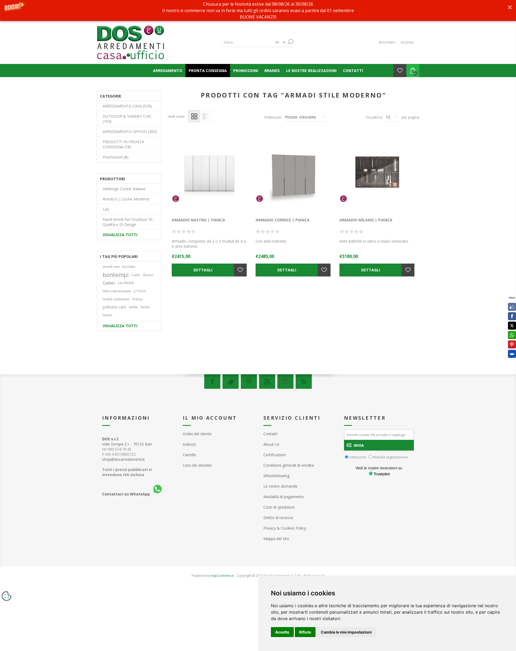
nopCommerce (222, 575)
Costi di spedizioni (279, 507)
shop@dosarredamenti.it (123, 459)
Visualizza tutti (120, 234)
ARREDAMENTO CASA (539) (127, 106)
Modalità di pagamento (283, 496)
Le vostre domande (280, 486)
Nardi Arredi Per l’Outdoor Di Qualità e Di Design (127, 222)
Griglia (194, 116)
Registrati (387, 42)
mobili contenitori (116, 299)
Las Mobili (126, 282)
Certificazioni (274, 454)
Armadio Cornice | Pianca (283, 219)
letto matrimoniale (117, 291)
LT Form (140, 291)
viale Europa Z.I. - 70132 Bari (127, 441)
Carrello (189, 454)
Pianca (137, 299)
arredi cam (111, 266)
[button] (258, 10)
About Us (271, 444)
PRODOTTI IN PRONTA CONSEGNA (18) (123, 144)
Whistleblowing (276, 475)
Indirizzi (189, 444)
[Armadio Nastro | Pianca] (210, 174)
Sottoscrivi (357, 457)
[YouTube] (267, 381)
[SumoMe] (512, 354)
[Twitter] (231, 381)
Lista (205, 116)
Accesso (407, 42)
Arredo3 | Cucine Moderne (126, 199)
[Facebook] (212, 381)
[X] (512, 326)
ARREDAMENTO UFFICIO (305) (130, 131)
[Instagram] (285, 381)
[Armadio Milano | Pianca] (377, 174)
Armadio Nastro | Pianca (198, 219)
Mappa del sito (276, 538)
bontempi (116, 275)
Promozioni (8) (115, 157)
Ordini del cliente (197, 433)
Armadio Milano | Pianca (365, 219)
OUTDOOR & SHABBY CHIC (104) (127, 119)
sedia (133, 307)
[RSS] (304, 381)
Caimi (135, 275)
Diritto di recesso (278, 517)
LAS (106, 209)
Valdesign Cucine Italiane (124, 188)
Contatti (270, 433)
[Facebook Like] (512, 307)
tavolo (107, 315)
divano (148, 275)
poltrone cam (114, 307)
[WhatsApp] (512, 335)
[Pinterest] (249, 381)
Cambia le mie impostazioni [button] (346, 632)
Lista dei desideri (197, 465)
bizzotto (128, 266)
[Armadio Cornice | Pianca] (293, 174)
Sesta (144, 307)
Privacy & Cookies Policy (284, 528)
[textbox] (247, 42)
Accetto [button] (282, 632)
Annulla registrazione (390, 457)
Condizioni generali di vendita (288, 465)
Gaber (109, 283)
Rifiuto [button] (305, 632)
